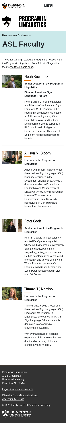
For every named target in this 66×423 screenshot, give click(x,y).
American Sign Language (20, 35)
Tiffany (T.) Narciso (38, 288)
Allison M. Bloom (37, 153)
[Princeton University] (14, 6)
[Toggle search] (62, 5)
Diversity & (19, 395)
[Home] (24, 23)
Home (4, 35)
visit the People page (21, 67)
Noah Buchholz (36, 76)
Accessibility (12, 399)
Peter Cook (32, 221)
